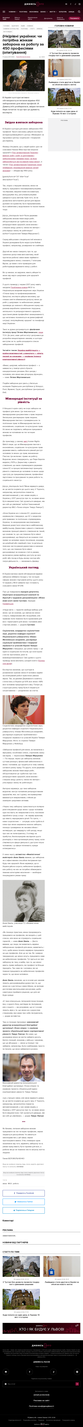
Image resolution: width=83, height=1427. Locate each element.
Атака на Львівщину (61, 18)
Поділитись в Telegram (25, 1210)
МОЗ (10, 1184)
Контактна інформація (53, 1420)
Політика (23, 12)
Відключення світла (32, 18)
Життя (52, 12)
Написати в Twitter (25, 1202)
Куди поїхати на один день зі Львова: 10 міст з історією (64, 112)
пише (40, 332)
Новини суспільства (11, 29)
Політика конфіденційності (41, 1406)
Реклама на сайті (41, 1400)
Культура (63, 12)
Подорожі (55, 91)
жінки (5, 1184)
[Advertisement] (64, 135)
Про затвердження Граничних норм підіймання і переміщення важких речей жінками (22, 167)
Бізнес (43, 12)
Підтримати (74, 18)
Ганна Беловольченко (23, 57)
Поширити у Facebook (25, 1193)
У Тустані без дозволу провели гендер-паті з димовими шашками (64, 54)
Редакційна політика (29, 1420)
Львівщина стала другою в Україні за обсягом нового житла (64, 83)
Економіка (33, 12)
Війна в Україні (17, 18)
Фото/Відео (7, 32)
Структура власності (14, 1420)
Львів (23, 26)
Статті (32, 29)
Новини (12, 12)
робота (16, 1184)
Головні (6, 26)
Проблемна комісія (19, 287)
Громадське (8, 604)
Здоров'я (15, 26)
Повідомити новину (68, 1420)
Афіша (71, 12)
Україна (39, 29)
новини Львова (42, 1417)
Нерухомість (55, 62)
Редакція (41, 1420)
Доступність (48, 18)
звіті (26, 441)
